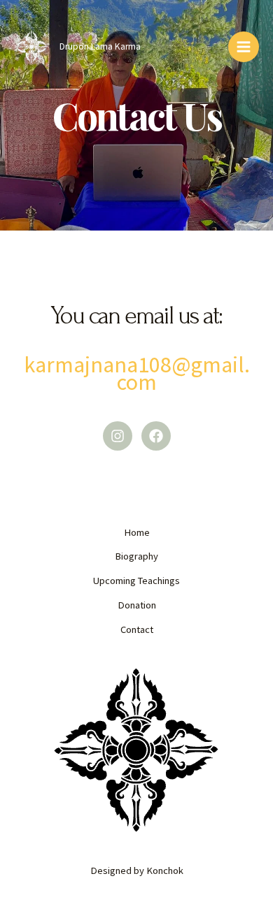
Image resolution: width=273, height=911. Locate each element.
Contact (136, 629)
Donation (137, 605)
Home (137, 532)
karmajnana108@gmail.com (137, 373)
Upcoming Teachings (136, 580)
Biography (136, 556)
